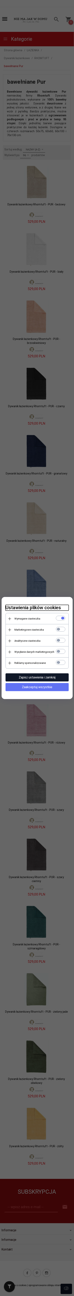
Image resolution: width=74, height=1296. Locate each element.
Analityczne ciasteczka (27, 640)
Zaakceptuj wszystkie (37, 687)
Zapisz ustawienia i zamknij (37, 677)
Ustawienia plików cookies (33, 607)
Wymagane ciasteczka (27, 618)
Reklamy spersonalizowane (30, 662)
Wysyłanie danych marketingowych (34, 651)
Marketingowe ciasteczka (29, 629)
